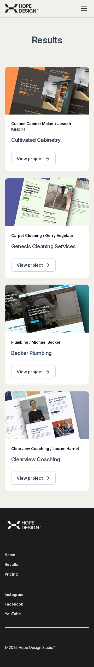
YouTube (13, 614)
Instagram (14, 594)
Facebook (14, 604)
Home (10, 554)
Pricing (11, 574)
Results (11, 564)
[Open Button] (84, 8)
